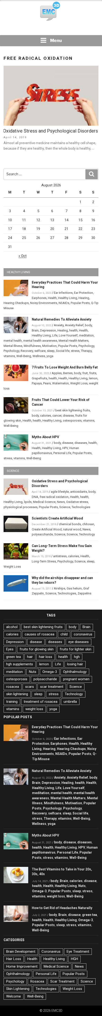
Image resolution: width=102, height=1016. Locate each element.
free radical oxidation (54, 497)
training (12, 701)
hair (30, 657)
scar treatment (51, 687)
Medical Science (44, 502)
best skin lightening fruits (72, 410)
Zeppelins (84, 593)
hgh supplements (19, 664)
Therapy (86, 351)
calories (45, 415)
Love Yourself (68, 335)
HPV (65, 448)
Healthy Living (67, 298)
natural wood (72, 529)
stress (75, 351)
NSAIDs (64, 303)
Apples (57, 373)
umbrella (70, 701)
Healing (62, 330)
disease (68, 415)
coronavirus (83, 634)
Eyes (10, 649)
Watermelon (60, 383)
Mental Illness (13, 346)
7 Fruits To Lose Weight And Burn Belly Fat (65, 367)
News (61, 502)
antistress (60, 556)
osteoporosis (72, 420)
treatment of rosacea (40, 701)
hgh (77, 657)
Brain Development (20, 951)
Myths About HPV (45, 437)
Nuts (32, 672)
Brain (35, 330)
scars (29, 687)
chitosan (88, 524)
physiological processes (20, 507)
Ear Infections (63, 292)
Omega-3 (49, 672)
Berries (68, 373)
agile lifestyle (60, 491)
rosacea (12, 687)
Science (64, 507)
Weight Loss (79, 383)
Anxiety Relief (74, 325)
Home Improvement (21, 966)
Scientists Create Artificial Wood (57, 518)
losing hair (75, 664)
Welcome (13, 996)
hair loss (45, 657)
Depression (48, 330)
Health (52, 298)
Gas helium (74, 588)
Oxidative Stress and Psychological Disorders (50, 131)
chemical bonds (70, 524)
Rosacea (37, 981)
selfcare (40, 351)
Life (54, 335)
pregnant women (76, 679)
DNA (35, 497)
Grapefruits (39, 378)
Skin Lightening (17, 989)
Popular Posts (80, 303)
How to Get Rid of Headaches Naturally (62, 908)
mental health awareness (40, 340)
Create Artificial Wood (47, 529)
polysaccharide (42, 534)
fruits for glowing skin (37, 649)
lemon (93, 378)
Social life (63, 351)
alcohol (12, 627)
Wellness (38, 356)
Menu (56, 40)
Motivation (49, 346)
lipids (28, 502)
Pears (47, 383)
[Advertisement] (51, 28)
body (88, 325)
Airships (59, 588)
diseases (80, 443)
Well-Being (23, 356)
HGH (74, 959)
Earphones (39, 298)
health (73, 330)
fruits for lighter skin (75, 649)
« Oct (23, 256)
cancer (56, 415)
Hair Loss (13, 959)
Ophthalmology (75, 672)
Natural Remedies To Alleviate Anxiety (61, 319)
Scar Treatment (62, 981)
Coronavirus (51, 951)
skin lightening (17, 694)
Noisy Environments (43, 303)
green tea (13, 657)
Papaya (37, 383)
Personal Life (62, 453)
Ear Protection (83, 292)
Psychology (86, 346)
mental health (13, 340)
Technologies (81, 507)
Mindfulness (32, 346)
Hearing (84, 298)
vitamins (9, 356)
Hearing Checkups (16, 303)
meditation (86, 335)
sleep (51, 351)
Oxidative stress (77, 502)
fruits (92, 373)
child (64, 634)
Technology (87, 534)
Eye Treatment (78, 951)
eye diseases (78, 642)
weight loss (34, 709)
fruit (85, 373)
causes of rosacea (39, 634)
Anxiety (59, 325)
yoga (49, 356)
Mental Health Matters (73, 340)
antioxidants (78, 491)
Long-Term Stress (44, 561)
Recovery (27, 351)
